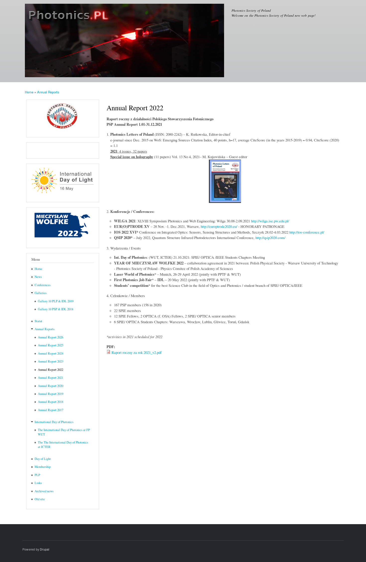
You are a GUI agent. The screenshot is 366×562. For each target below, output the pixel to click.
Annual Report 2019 (50, 394)
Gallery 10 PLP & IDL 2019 (55, 301)
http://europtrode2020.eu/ (219, 226)
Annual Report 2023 (50, 361)
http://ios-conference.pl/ (306, 232)
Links (38, 483)
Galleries (41, 293)
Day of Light (43, 459)
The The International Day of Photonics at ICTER (63, 444)
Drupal (44, 549)
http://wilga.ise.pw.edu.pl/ (270, 220)
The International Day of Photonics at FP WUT (64, 432)
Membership (43, 467)
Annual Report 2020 (50, 386)
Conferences (43, 285)
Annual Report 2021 (50, 377)
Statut (38, 321)
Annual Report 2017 (50, 410)
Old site (40, 499)
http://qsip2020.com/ (270, 237)
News (38, 277)
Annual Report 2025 (50, 345)
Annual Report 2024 (50, 353)
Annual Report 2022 (50, 370)
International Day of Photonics (54, 422)
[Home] (125, 41)
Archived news (44, 491)
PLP (37, 475)
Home (29, 92)
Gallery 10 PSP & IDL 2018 (55, 309)
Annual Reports (48, 92)
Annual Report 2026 (50, 337)
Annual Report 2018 (50, 402)
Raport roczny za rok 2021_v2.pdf (137, 352)
